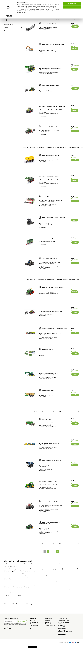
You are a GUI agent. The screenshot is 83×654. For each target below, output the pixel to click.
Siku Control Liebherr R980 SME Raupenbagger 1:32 (51, 44)
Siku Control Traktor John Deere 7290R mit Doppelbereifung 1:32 (49, 523)
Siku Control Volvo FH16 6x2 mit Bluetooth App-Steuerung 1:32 (53, 218)
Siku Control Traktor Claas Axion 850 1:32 (49, 308)
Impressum (6, 646)
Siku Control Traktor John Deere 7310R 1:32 (49, 65)
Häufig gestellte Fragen (63, 620)
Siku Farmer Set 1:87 (44, 196)
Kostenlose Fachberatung (64, 622)
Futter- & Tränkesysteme (36, 623)
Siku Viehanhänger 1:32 (45, 419)
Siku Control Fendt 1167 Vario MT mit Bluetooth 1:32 (51, 287)
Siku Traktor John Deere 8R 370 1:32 (48, 481)
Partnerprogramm (62, 634)
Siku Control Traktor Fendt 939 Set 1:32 (48, 126)
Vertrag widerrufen (32, 646)
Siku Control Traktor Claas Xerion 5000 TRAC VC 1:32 (52, 106)
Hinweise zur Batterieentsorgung (65, 631)
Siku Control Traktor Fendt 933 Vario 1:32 (49, 176)
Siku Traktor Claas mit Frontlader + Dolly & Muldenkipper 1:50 (53, 329)
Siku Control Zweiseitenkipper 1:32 (47, 238)
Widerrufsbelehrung (23, 646)
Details (18, 16)
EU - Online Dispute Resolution (65, 633)
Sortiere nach (64, 19)
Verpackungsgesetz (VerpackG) (65, 630)
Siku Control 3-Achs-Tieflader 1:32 (47, 23)
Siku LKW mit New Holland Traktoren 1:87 (49, 440)
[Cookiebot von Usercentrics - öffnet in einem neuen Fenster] (8, 16)
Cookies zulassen (72, 3)
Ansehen (75, 26)
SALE (31, 628)
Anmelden (22, 621)
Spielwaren (32, 627)
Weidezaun (32, 620)
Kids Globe (26, 601)
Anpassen (71, 7)
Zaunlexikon (33, 630)
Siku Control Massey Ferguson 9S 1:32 (48, 501)
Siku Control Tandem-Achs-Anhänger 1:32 (49, 155)
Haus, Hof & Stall (34, 625)
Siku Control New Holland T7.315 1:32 (48, 258)
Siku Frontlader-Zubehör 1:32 (46, 349)
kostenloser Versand (76, 65)
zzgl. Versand (76, 24)
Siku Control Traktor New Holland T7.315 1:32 (50, 460)
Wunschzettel (48, 623)
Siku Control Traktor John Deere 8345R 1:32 (49, 85)
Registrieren (48, 622)
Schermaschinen (34, 622)
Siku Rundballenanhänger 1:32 (46, 390)
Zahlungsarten (61, 625)
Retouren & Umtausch (63, 628)
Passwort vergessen (50, 625)
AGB (18, 646)
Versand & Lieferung (62, 627)
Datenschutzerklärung (22, 624)
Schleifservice (61, 623)
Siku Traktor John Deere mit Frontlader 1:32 (49, 370)
